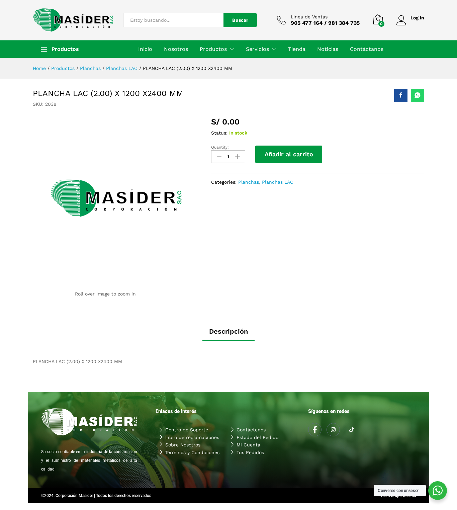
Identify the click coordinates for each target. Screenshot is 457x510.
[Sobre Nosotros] (193, 444)
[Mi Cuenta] (264, 444)
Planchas (248, 182)
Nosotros (176, 49)
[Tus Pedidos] (264, 452)
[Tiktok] (351, 430)
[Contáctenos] (264, 429)
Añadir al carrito (289, 154)
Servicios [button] (257, 49)
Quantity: (220, 147)
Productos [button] (213, 49)
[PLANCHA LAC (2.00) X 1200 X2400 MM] (400, 95)
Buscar (240, 20)
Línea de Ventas (309, 16)
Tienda (296, 49)
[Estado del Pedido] (264, 437)
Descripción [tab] (228, 331)
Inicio (145, 49)
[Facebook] (315, 429)
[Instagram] (333, 429)
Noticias (327, 49)
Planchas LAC (277, 182)
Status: (219, 133)
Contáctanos (366, 49)
